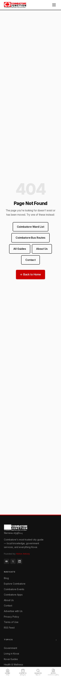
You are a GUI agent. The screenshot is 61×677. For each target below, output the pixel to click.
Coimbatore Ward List (30, 226)
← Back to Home (30, 274)
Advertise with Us (13, 611)
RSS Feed (9, 627)
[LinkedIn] (19, 561)
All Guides (19, 248)
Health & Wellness (13, 664)
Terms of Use (11, 622)
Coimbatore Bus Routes (30, 237)
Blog (6, 578)
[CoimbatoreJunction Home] (15, 5)
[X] (13, 561)
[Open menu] (54, 5)
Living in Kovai (11, 653)
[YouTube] (6, 561)
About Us (42, 248)
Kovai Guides (11, 659)
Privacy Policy (11, 616)
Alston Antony (23, 554)
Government (10, 648)
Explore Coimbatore (14, 583)
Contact (30, 259)
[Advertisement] (30, 482)
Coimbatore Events (14, 589)
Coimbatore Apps (13, 594)
